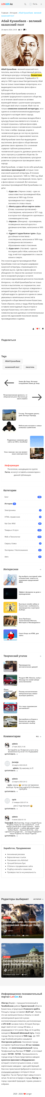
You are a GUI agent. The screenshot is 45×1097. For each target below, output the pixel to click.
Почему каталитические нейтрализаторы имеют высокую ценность (28, 693)
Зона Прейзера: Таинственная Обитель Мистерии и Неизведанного (29, 620)
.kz (7, 4)
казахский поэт (12, 367)
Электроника (10, 510)
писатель (30, 367)
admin (10, 930)
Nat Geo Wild (10, 523)
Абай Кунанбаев (12, 361)
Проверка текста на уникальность (21, 872)
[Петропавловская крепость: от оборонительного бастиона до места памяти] (36, 397)
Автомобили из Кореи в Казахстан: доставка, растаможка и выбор (28, 721)
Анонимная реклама (16, 854)
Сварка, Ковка (10, 543)
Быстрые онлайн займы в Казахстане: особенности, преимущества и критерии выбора (29, 607)
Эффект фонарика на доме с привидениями (30, 593)
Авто (7, 557)
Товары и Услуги (11, 530)
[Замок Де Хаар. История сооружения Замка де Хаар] (10, 382)
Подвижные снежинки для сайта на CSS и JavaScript (17, 441)
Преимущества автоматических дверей (28, 666)
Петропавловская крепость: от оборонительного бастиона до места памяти (15, 397)
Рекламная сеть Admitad (17, 860)
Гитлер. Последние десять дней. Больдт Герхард (29, 414)
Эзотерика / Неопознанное (16, 550)
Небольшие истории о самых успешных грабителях (30, 426)
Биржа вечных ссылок (16, 857)
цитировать (10, 754)
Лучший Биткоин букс (16, 863)
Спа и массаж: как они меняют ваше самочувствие (15, 453)
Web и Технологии (12, 537)
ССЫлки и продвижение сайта (20, 866)
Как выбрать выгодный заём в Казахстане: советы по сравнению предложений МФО (30, 579)
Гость (34, 4)
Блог (7, 497)
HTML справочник (12, 517)
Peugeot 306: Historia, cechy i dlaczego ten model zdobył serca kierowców (30, 680)
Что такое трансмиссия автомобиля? (28, 707)
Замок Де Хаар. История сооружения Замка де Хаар (29, 382)
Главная (4, 13)
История (8, 503)
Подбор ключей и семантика (19, 869)
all (37, 736)
